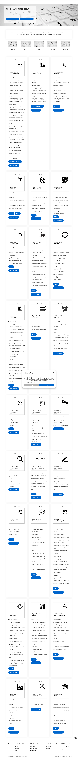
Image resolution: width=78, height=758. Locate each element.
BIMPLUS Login (33, 750)
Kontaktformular (48, 746)
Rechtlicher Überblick (63, 756)
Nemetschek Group (25, 756)
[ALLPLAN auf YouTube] (66, 747)
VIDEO (11, 213)
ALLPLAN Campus (33, 746)
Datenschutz (70, 756)
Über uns (16, 746)
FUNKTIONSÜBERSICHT (15, 161)
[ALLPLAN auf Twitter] (69, 747)
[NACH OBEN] (75, 738)
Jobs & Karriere (17, 748)
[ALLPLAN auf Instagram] (62, 750)
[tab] (12, 46)
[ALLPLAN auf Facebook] (64, 747)
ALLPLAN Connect (33, 748)
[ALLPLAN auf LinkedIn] (62, 747)
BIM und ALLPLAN (33, 752)
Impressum (57, 756)
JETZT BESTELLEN (14, 165)
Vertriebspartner (48, 748)
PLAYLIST (56, 106)
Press (16, 750)
